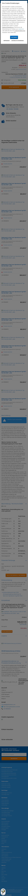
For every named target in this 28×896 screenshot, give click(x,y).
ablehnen (21, 29)
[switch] (3, 894)
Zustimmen (14, 37)
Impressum (6, 40)
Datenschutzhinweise (17, 40)
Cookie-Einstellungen (19, 30)
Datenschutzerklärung (8, 27)
